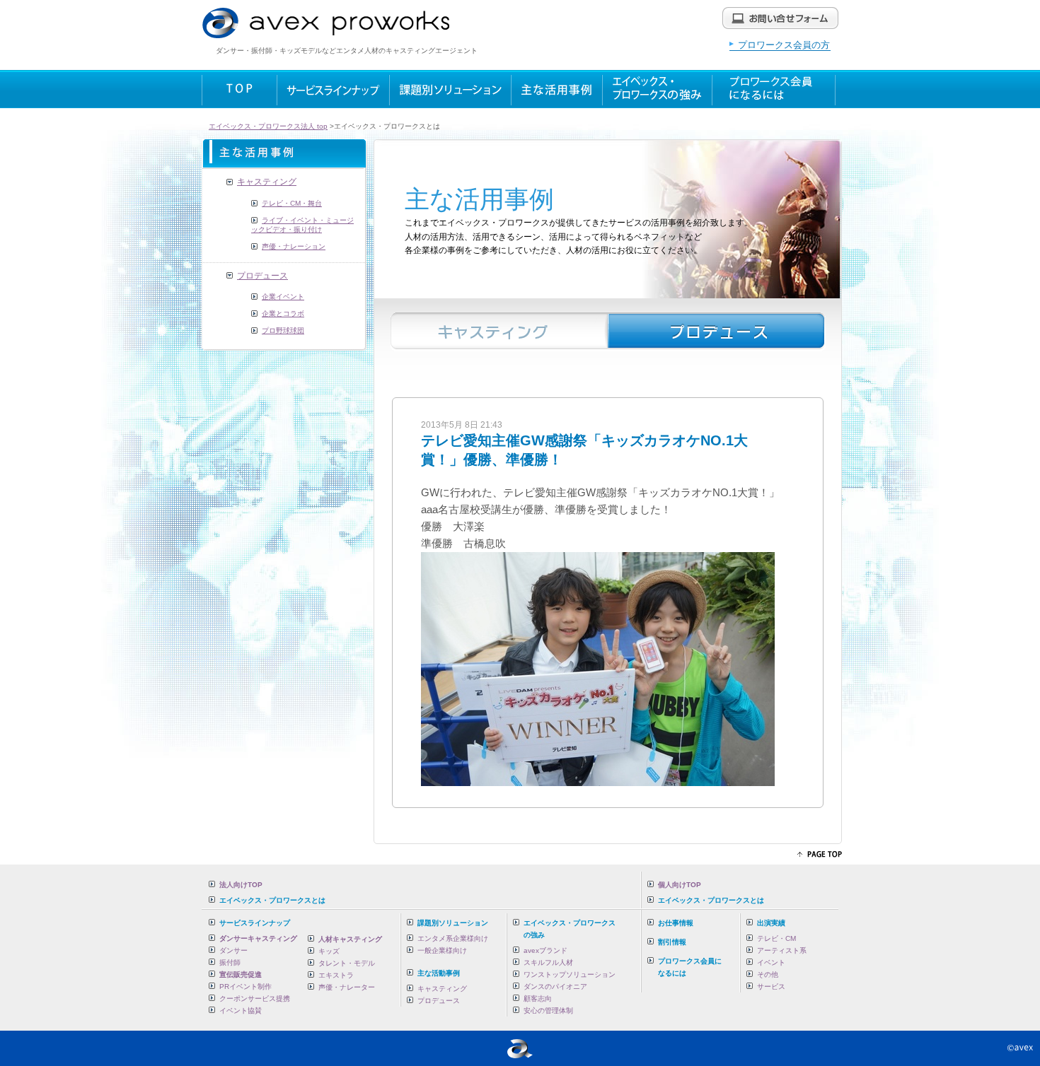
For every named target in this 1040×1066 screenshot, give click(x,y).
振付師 (230, 962)
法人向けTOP (240, 885)
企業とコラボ (283, 313)
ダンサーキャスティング (258, 938)
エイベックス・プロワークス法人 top (268, 126)
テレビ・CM (776, 938)
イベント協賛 (240, 1010)
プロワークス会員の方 (784, 45)
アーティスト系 (782, 950)
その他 (767, 974)
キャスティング (266, 182)
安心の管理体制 (548, 1010)
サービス (771, 986)
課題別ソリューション (452, 923)
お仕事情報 (675, 923)
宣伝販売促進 (240, 974)
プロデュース (262, 276)
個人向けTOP (679, 885)
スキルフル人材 (548, 962)
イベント (771, 962)
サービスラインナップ (254, 923)
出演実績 (771, 923)
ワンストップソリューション (570, 974)
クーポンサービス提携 (254, 998)
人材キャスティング (350, 939)
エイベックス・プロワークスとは (272, 900)
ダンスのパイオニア (555, 986)
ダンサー (233, 950)
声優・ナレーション (293, 246)
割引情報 (672, 942)
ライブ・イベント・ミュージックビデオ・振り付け (302, 225)
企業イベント (283, 296)
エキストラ (336, 975)
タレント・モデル (346, 963)
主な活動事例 (438, 973)
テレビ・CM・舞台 (292, 203)
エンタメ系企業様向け (452, 938)
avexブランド (545, 950)
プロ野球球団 (283, 330)
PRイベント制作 (245, 986)
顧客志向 (538, 998)
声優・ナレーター (346, 987)
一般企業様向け (442, 950)
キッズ (329, 951)
